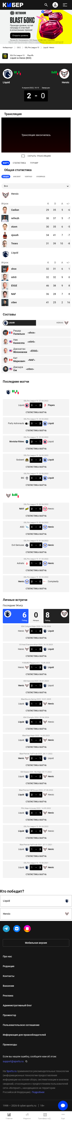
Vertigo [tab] (28, 177)
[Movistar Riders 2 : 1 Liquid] (17, 74)
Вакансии (8, 985)
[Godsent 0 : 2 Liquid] (16, 72)
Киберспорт (8, 47)
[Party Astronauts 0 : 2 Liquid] (18, 72)
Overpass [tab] (40, 177)
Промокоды (10, 1044)
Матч (6, 163)
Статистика (19, 163)
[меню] (65, 4)
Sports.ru (11, 1071)
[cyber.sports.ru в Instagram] (28, 929)
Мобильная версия (36, 942)
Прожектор (9, 1015)
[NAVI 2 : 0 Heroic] (57, 74)
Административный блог (17, 1005)
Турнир (34, 163)
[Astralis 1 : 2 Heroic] (53, 72)
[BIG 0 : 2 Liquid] (14, 72)
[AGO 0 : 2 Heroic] (56, 72)
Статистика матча (36, 412)
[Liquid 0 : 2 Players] (20, 74)
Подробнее (38, 1092)
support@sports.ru (13, 1061)
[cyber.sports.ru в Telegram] (7, 929)
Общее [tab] (6, 177)
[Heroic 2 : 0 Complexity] (52, 72)
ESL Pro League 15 (32, 47)
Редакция (8, 966)
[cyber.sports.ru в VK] (17, 929)
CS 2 (19, 47)
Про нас (7, 956)
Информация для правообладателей (24, 1034)
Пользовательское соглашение (21, 1025)
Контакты (8, 976)
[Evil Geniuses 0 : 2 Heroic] (54, 72)
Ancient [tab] (17, 177)
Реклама (8, 995)
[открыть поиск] (46, 5)
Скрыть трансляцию (39, 156)
